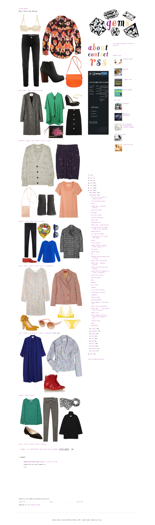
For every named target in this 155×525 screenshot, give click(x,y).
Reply (25, 467)
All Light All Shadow (97, 233)
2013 (91, 188)
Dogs (92, 280)
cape (20, 444)
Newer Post (22, 501)
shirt (35, 90)
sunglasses (49, 266)
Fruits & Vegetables (97, 217)
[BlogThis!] (62, 449)
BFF (92, 254)
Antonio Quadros (128, 89)
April (93, 343)
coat (48, 140)
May (92, 341)
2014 (91, 185)
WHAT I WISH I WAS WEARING (50, 449)
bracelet (22, 140)
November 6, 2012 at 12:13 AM (48, 461)
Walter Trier (95, 312)
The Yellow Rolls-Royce (98, 201)
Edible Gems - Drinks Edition (100, 225)
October (93, 328)
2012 (91, 190)
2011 (91, 354)
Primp (92, 203)
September (94, 331)
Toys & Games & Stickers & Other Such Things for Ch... (99, 316)
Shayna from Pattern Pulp (31, 461)
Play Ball (94, 212)
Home (51, 501)
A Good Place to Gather (98, 292)
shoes (29, 90)
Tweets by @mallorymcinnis (96, 359)
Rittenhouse (94, 325)
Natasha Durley (95, 231)
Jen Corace (94, 249)
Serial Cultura (95, 242)
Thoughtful (94, 294)
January (93, 351)
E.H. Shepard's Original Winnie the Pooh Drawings (128, 125)
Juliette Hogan (95, 297)
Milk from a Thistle (97, 275)
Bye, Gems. (118, 100)
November (94, 195)
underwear (48, 333)
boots (42, 221)
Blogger (100, 520)
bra (20, 90)
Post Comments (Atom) (34, 504)
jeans (41, 90)
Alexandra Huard (128, 59)
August (93, 333)
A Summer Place (127, 79)
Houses (93, 240)
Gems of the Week (96, 210)
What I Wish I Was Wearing (99, 260)
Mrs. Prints (94, 285)
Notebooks (126, 103)
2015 (91, 183)
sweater (21, 221)
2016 (91, 180)
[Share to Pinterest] (68, 449)
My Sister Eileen (96, 215)
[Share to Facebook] (66, 449)
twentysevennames (96, 299)
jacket (21, 395)
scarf (42, 266)
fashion (41, 449)
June (93, 338)
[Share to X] (64, 449)
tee (27, 221)
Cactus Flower (95, 251)
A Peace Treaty (95, 320)
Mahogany (125, 69)
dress (26, 333)
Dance (92, 323)
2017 (91, 178)
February (94, 348)
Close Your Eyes (128, 144)
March (93, 346)
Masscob (93, 282)
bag (24, 90)
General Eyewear (96, 277)
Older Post (80, 501)
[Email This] (60, 449)
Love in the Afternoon (97, 289)
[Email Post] (72, 449)
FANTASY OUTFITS (34, 449)
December (94, 192)
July (93, 336)
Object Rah (94, 220)
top (32, 140)
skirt (43, 140)
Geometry (93, 287)
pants (31, 266)
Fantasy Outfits (96, 222)
